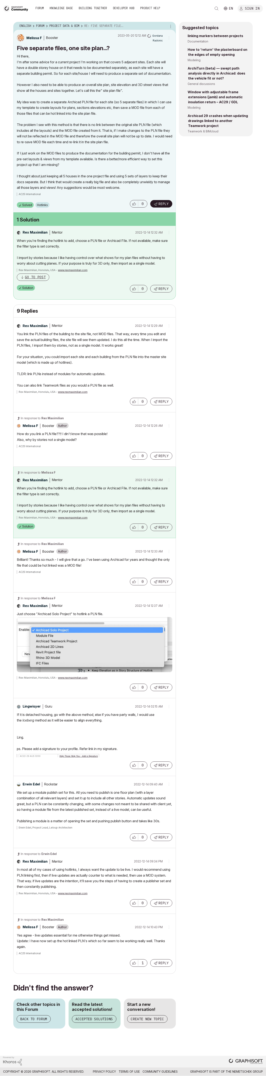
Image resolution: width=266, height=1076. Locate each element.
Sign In (252, 8)
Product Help (150, 8)
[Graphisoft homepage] (246, 1061)
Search (216, 8)
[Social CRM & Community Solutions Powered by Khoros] (12, 1060)
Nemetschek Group (247, 1071)
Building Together (93, 8)
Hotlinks (42, 205)
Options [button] (170, 26)
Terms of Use (129, 1071)
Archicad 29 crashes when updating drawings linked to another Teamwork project (218, 121)
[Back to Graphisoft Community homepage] (17, 8)
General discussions (201, 84)
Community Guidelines (160, 1071)
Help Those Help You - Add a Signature (78, 756)
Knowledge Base (61, 8)
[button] (134, 203)
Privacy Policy (104, 1071)
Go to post (35, 277)
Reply (163, 204)
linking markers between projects (215, 36)
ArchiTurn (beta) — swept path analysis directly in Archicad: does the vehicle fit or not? (216, 73)
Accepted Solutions (94, 1019)
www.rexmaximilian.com (72, 270)
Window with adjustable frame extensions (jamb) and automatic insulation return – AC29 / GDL (215, 97)
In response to (42, 418)
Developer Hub (123, 8)
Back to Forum (33, 1019)
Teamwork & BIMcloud (203, 131)
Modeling (194, 60)
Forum (40, 8)
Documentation (198, 41)
